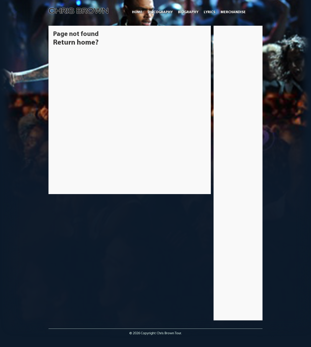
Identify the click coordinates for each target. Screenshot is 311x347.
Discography (160, 12)
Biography (188, 12)
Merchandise (233, 12)
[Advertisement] (238, 98)
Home (137, 12)
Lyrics (209, 12)
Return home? (76, 42)
